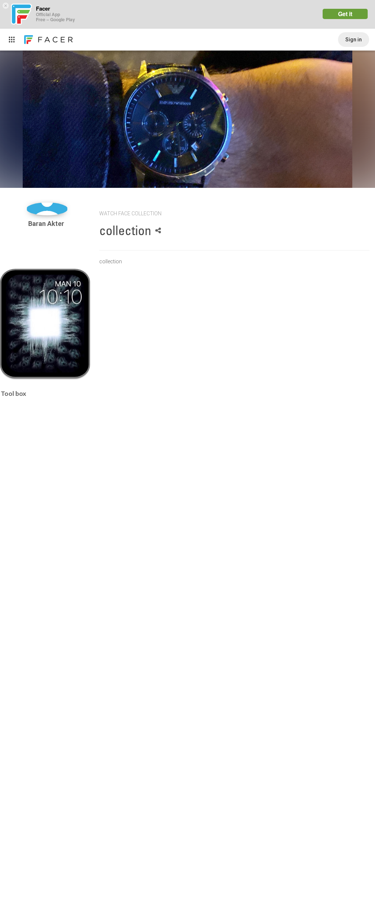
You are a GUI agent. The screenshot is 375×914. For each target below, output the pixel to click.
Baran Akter (47, 223)
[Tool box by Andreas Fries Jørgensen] (45, 323)
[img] (47, 209)
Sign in (353, 39)
